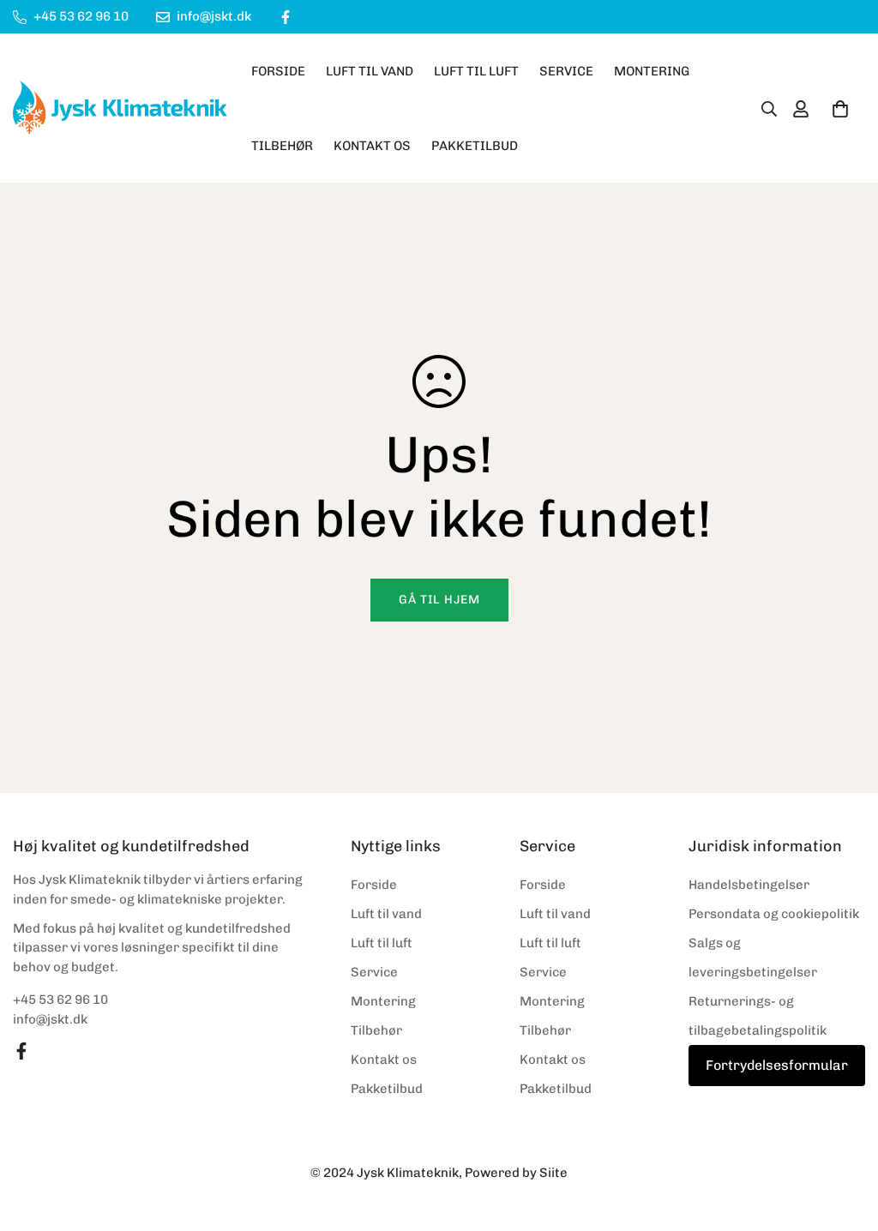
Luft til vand (369, 71)
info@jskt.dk (50, 1019)
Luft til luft (476, 71)
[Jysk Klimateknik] (120, 108)
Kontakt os (372, 145)
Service (566, 71)
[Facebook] (285, 17)
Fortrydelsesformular (777, 1065)
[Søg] (764, 109)
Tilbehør (282, 145)
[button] (840, 109)
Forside (278, 71)
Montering (651, 71)
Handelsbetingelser (749, 884)
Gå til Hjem (439, 599)
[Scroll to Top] (844, 1137)
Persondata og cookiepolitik (774, 914)
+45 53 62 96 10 (60, 999)
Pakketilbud (474, 145)
